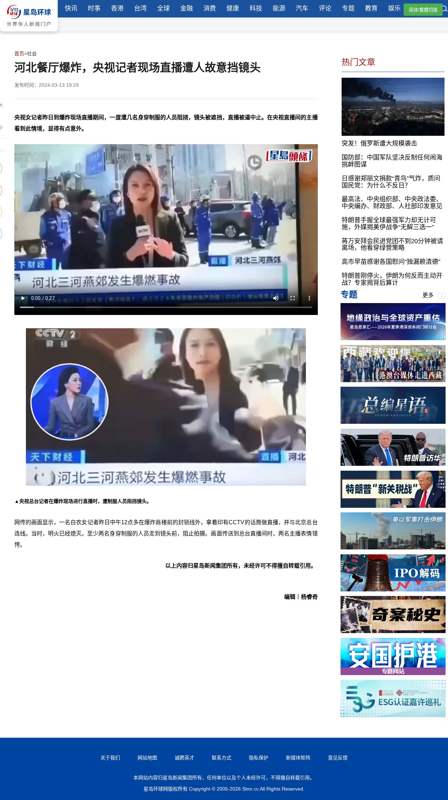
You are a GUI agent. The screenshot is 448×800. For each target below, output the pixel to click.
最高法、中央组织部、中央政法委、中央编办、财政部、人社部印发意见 (392, 203)
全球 (163, 8)
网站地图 (147, 757)
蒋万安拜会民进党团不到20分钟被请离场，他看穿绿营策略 (392, 245)
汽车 (302, 8)
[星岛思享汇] (393, 338)
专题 (348, 8)
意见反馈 (338, 757)
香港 (117, 8)
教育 (371, 8)
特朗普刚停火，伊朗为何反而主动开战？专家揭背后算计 (392, 279)
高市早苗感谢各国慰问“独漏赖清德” (391, 261)
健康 (232, 8)
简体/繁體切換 (423, 10)
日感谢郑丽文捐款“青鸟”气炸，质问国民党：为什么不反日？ (391, 182)
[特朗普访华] (393, 464)
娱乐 (394, 8)
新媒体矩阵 (298, 757)
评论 (325, 8)
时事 (94, 8)
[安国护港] (393, 673)
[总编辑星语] (393, 422)
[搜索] (444, 9)
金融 (186, 8)
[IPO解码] (393, 589)
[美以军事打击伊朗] (393, 547)
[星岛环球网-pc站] (29, 33)
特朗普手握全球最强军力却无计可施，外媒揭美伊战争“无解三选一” (389, 224)
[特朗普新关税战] (393, 506)
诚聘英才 (184, 757)
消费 (209, 8)
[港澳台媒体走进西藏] (393, 380)
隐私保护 (258, 757)
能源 (279, 8)
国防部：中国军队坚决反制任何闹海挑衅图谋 (392, 161)
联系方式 (221, 757)
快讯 (71, 8)
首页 (19, 53)
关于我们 (110, 757)
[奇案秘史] (393, 631)
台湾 (140, 8)
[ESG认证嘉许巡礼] (393, 715)
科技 (256, 8)
